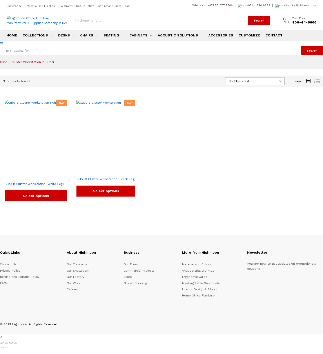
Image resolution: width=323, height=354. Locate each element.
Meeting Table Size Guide (201, 283)
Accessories (220, 35)
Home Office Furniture (198, 295)
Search (259, 20)
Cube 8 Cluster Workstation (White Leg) (34, 184)
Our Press (131, 264)
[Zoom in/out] (2, 342)
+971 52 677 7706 (220, 5)
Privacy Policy (10, 270)
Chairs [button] (86, 35)
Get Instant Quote (110, 5)
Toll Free (298, 18)
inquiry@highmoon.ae (301, 5)
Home (12, 35)
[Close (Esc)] (15, 342)
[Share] (11, 342)
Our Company (77, 264)
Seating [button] (111, 35)
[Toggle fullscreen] (6, 342)
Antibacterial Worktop (198, 270)
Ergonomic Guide (194, 276)
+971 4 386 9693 (258, 5)
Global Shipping (135, 283)
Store (128, 276)
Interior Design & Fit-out (200, 289)
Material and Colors (196, 264)
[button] (1, 336)
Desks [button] (64, 35)
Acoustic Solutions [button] (178, 35)
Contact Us (8, 264)
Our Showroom (78, 270)
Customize (249, 35)
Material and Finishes (41, 5)
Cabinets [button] (138, 35)
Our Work (73, 283)
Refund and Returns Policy (19, 276)
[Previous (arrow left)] (2, 347)
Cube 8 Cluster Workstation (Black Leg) (105, 179)
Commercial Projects (139, 270)
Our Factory (75, 276)
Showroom (14, 5)
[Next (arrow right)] (6, 347)
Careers (72, 289)
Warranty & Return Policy (77, 5)
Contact (274, 35)
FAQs (4, 283)
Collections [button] (35, 35)
